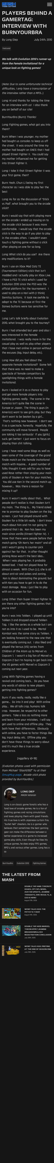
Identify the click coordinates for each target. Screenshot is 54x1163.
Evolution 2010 (23, 863)
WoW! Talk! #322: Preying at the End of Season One (38, 947)
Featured (6, 48)
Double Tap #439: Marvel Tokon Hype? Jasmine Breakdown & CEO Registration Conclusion (38, 930)
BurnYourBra (8, 863)
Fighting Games (39, 863)
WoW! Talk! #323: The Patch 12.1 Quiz (35, 910)
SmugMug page (11, 775)
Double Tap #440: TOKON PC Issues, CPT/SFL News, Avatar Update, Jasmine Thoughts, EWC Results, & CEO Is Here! (38, 892)
